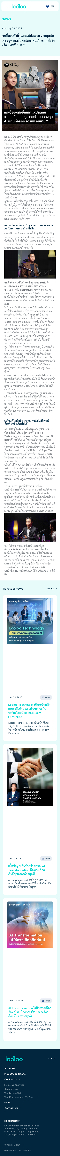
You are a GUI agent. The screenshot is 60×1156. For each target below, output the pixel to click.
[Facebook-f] (48, 1058)
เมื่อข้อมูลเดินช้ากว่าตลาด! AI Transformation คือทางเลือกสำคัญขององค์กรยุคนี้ (26, 870)
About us (9, 1068)
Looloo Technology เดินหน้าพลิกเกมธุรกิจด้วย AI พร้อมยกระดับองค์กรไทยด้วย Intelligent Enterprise (29, 711)
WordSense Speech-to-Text (19, 1097)
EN (52, 6)
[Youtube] (51, 1058)
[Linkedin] (55, 1058)
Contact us (11, 1108)
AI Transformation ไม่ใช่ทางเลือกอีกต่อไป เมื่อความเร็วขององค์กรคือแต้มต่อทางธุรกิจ (29, 1012)
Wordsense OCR (12, 1093)
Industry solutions (15, 1074)
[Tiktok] (53, 1058)
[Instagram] (50, 1058)
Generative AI (11, 1089)
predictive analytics (14, 1084)
